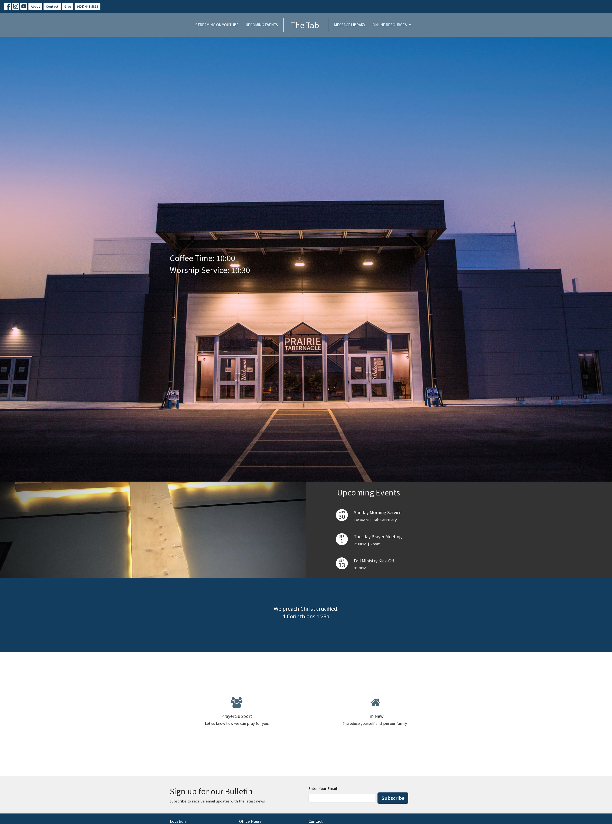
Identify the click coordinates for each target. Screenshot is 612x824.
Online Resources (389, 24)
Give (67, 6)
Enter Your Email (322, 788)
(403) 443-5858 (87, 6)
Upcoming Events (262, 24)
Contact (52, 6)
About (35, 6)
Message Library (349, 24)
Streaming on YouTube (217, 24)
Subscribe (392, 797)
